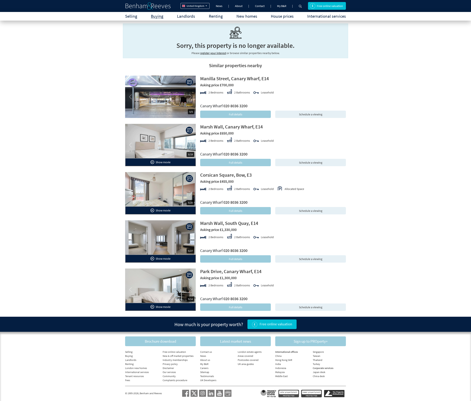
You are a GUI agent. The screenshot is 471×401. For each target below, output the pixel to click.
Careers (204, 368)
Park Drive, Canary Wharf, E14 (230, 271)
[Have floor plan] (189, 82)
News (219, 6)
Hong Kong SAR (283, 360)
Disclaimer (168, 368)
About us (205, 360)
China (278, 356)
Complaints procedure (175, 380)
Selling (131, 16)
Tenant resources (134, 376)
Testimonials (207, 376)
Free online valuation (330, 6)
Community (169, 376)
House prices (282, 16)
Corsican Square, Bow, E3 (226, 175)
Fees (127, 380)
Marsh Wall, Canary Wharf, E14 (231, 127)
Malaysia (280, 372)
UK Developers (208, 380)
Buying (157, 16)
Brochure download (160, 341)
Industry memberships (175, 360)
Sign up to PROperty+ (311, 341)
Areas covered (245, 356)
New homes (246, 16)
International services (326, 16)
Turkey (316, 364)
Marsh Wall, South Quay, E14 (229, 223)
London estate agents (250, 352)
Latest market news (235, 341)
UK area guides (246, 364)
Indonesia (280, 368)
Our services (169, 372)
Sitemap (204, 372)
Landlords (186, 16)
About (238, 6)
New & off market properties (178, 356)
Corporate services (323, 368)
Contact (260, 6)
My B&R (281, 6)
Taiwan (316, 356)
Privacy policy (170, 364)
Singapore (318, 352)
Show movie (163, 162)
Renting (216, 16)
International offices (286, 352)
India (278, 364)
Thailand (317, 360)
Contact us (206, 352)
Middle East (281, 376)
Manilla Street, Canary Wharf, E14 (234, 78)
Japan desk (319, 372)
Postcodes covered (248, 360)
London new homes (136, 368)
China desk (319, 376)
